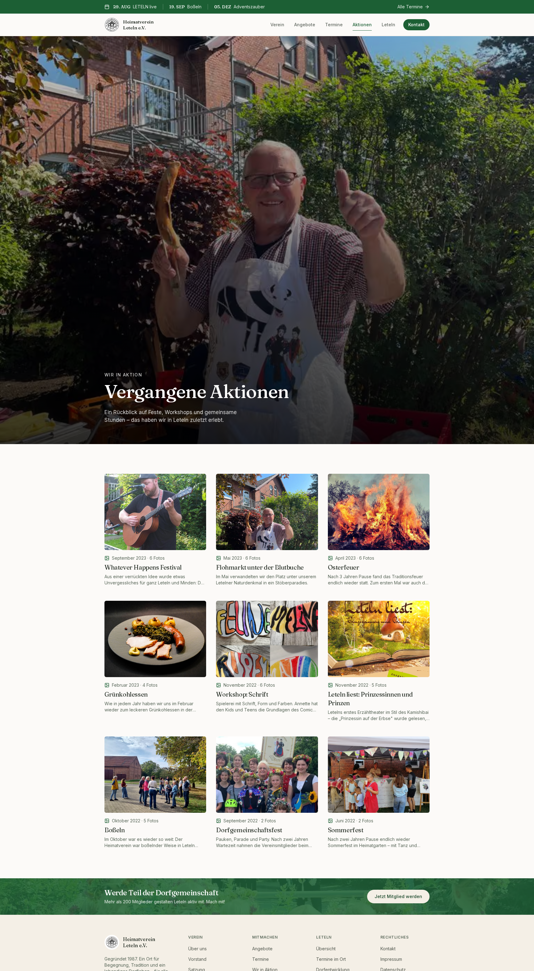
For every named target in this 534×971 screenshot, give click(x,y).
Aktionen (362, 24)
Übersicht (326, 948)
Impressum (391, 959)
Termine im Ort (331, 959)
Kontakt (416, 24)
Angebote (304, 24)
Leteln (388, 24)
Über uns (197, 948)
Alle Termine (410, 6)
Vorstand (197, 959)
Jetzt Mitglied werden (398, 896)
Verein (277, 24)
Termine (334, 24)
